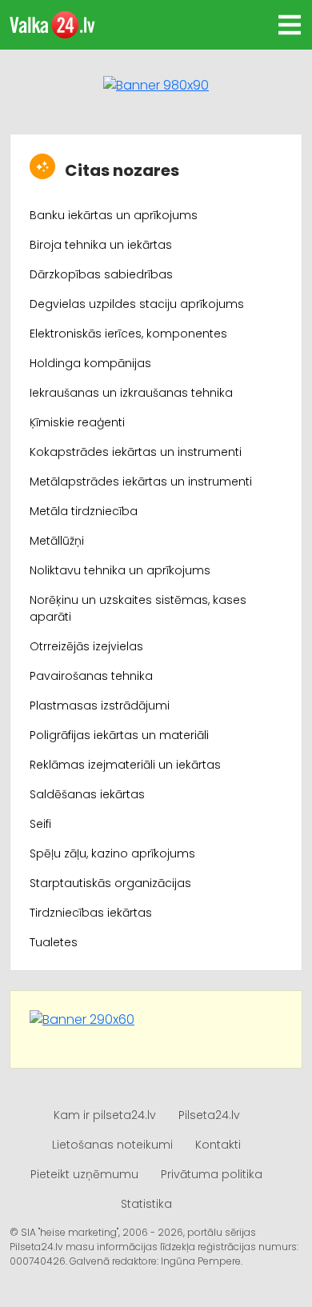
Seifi (40, 824)
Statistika (146, 1204)
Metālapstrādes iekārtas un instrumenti (141, 482)
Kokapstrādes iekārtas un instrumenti (136, 452)
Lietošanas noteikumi (112, 1145)
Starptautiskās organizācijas (110, 883)
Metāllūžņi (57, 541)
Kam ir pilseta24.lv (105, 1115)
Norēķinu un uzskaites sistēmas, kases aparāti (138, 608)
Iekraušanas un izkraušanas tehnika (131, 393)
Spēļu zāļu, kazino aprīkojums (112, 853)
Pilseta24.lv (209, 1115)
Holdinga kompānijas (90, 363)
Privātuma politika (211, 1174)
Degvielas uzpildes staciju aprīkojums (137, 304)
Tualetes (54, 942)
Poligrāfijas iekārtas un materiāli (119, 735)
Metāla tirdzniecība (84, 511)
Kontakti (218, 1145)
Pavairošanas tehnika (91, 676)
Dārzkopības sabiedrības (101, 274)
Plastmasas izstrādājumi (100, 705)
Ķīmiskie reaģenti (77, 422)
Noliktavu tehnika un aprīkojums (120, 570)
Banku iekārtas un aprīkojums (114, 215)
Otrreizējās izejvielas (86, 646)
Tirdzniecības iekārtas (91, 913)
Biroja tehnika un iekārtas (101, 245)
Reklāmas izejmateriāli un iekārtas (125, 765)
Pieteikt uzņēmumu (84, 1174)
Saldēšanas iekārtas (87, 794)
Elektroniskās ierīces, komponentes (128, 334)
